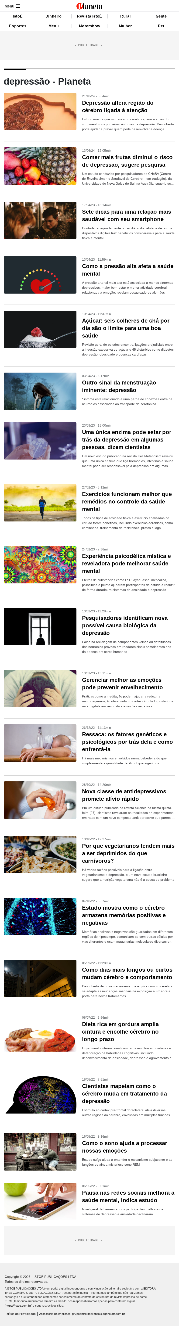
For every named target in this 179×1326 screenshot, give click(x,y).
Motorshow (89, 26)
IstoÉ (18, 16)
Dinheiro (53, 16)
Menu (53, 26)
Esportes (17, 26)
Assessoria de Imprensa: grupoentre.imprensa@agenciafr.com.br (82, 1313)
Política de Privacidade (20, 1313)
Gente (161, 16)
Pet (161, 26)
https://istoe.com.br (18, 1305)
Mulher (125, 26)
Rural (125, 16)
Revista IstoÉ (89, 16)
